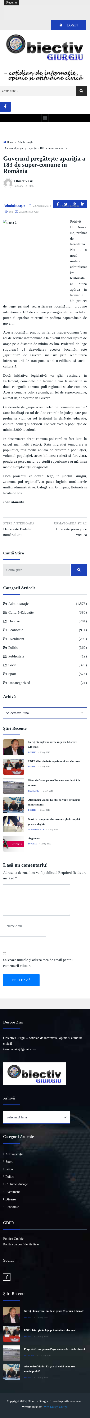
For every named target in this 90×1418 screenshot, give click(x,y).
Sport (12, 674)
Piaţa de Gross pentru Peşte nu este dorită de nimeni (54, 1349)
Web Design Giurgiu (56, 1406)
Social (13, 665)
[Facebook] (5, 107)
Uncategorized (19, 683)
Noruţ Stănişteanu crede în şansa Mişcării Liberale (54, 1310)
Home (10, 142)
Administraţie (25, 142)
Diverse (14, 621)
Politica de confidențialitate (21, 1244)
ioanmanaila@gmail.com (19, 1049)
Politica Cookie (13, 1238)
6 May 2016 (45, 752)
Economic (15, 630)
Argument (34, 838)
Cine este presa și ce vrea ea (70, 529)
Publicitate (16, 656)
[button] (45, 118)
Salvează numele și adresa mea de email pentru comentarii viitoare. (38, 962)
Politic (13, 648)
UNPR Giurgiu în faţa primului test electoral (54, 761)
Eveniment (16, 639)
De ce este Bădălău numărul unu (19, 529)
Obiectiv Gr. (23, 181)
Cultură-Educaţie (21, 612)
